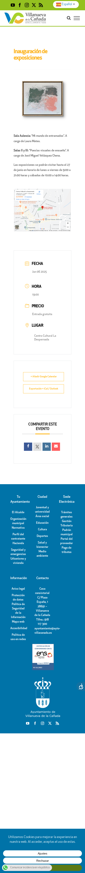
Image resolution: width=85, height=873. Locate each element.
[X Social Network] (37, 447)
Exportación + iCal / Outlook (43, 389)
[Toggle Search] (69, 18)
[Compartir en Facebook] (28, 447)
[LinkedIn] (46, 447)
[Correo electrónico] (56, 447)
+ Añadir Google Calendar (44, 376)
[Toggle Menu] (77, 18)
